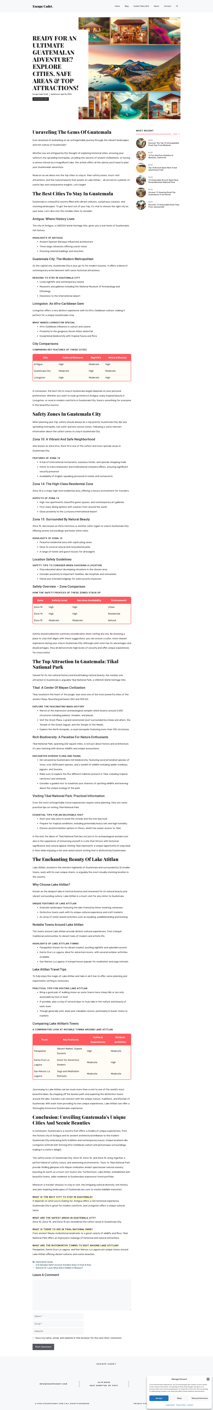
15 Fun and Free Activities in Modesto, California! (160, 156)
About (156, 6)
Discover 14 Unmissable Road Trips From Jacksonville (163, 206)
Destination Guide (41, 99)
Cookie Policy (170, 1405)
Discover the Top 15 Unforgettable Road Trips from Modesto (163, 144)
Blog (127, 6)
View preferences (200, 1398)
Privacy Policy (181, 1405)
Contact (190, 1405)
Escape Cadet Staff (40, 94)
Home (117, 6)
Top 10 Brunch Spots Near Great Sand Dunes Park (162, 169)
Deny (179, 1398)
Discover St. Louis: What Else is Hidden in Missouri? (59, 1268)
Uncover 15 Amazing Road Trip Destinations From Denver (161, 193)
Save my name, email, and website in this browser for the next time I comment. (78, 1338)
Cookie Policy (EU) (141, 6)
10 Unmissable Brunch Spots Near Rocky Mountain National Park (163, 181)
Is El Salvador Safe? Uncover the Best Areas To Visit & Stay (63, 1265)
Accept (159, 1398)
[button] (208, 1379)
